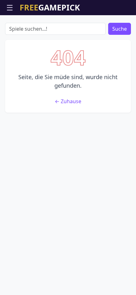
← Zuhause (68, 101)
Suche (119, 28)
